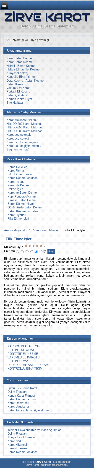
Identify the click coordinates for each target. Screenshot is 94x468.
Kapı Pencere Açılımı (22, 196)
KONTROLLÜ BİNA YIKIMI (25, 368)
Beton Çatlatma (17, 95)
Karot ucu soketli (18, 138)
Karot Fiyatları (17, 215)
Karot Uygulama (18, 406)
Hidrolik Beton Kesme (21, 66)
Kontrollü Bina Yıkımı (21, 76)
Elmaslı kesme (17, 448)
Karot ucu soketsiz (19, 134)
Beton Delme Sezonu (22, 399)
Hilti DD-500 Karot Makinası (25, 131)
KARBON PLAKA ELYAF (24, 346)
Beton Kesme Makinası (23, 178)
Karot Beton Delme (19, 58)
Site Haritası (15, 102)
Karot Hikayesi (17, 444)
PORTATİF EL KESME (23, 353)
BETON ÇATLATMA (21, 350)
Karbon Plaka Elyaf (19, 99)
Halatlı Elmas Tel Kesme (23, 69)
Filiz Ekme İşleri (18, 218)
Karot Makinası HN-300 (22, 120)
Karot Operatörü (18, 403)
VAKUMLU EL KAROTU (23, 357)
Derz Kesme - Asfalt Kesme (25, 80)
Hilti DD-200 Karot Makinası (25, 123)
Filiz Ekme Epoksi (20, 174)
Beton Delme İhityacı (21, 203)
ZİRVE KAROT (47, 17)
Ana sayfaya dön (15, 230)
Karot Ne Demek (18, 185)
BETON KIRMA (18, 361)
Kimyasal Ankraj (17, 73)
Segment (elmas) (18, 149)
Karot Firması (17, 170)
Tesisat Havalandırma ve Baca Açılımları (35, 430)
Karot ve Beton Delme (22, 192)
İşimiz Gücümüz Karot (22, 388)
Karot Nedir (15, 441)
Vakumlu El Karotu (19, 88)
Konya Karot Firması (21, 395)
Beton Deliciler (17, 167)
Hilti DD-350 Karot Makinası (25, 127)
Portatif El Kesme (18, 91)
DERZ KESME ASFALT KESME (29, 365)
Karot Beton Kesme (20, 62)
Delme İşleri (15, 189)
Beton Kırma (15, 84)
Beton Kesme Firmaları (23, 211)
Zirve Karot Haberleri (45, 230)
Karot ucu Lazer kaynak (22, 142)
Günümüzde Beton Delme (25, 207)
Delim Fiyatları (17, 391)
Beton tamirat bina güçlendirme (28, 410)
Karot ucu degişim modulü (24, 146)
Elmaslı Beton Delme (22, 200)
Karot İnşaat (16, 181)
